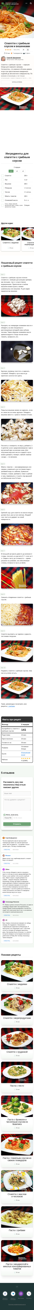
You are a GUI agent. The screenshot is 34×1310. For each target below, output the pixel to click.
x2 (17, 171)
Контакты (28, 1298)
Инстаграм (21, 1298)
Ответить (7, 849)
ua (26, 3)
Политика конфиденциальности (17, 1304)
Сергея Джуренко (12, 3)
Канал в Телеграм (13, 1299)
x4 (23, 171)
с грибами (11, 706)
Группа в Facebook (5, 1299)
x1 (11, 171)
